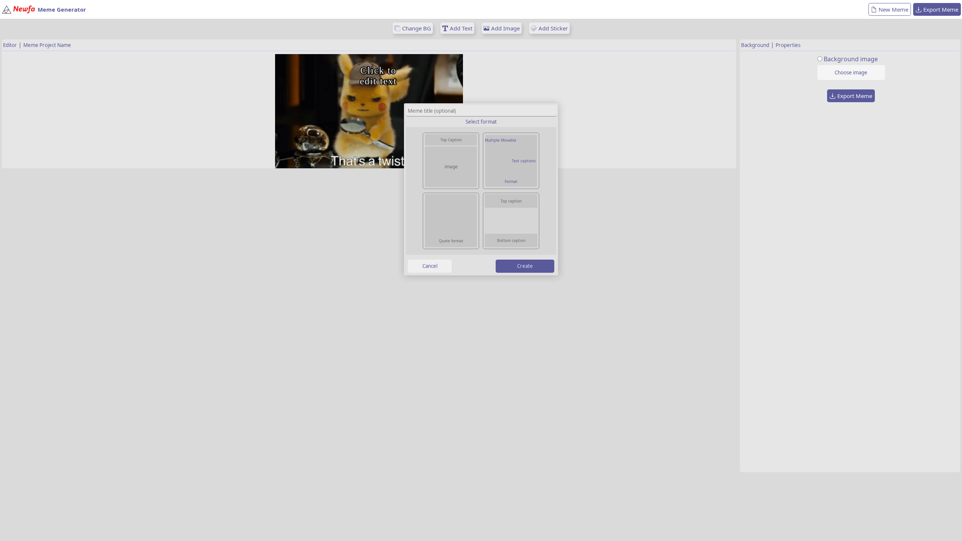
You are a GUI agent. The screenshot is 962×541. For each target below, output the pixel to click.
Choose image (851, 72)
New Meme (893, 9)
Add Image (505, 28)
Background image (851, 59)
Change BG (416, 28)
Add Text (461, 28)
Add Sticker (553, 28)
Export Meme (940, 9)
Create (525, 266)
